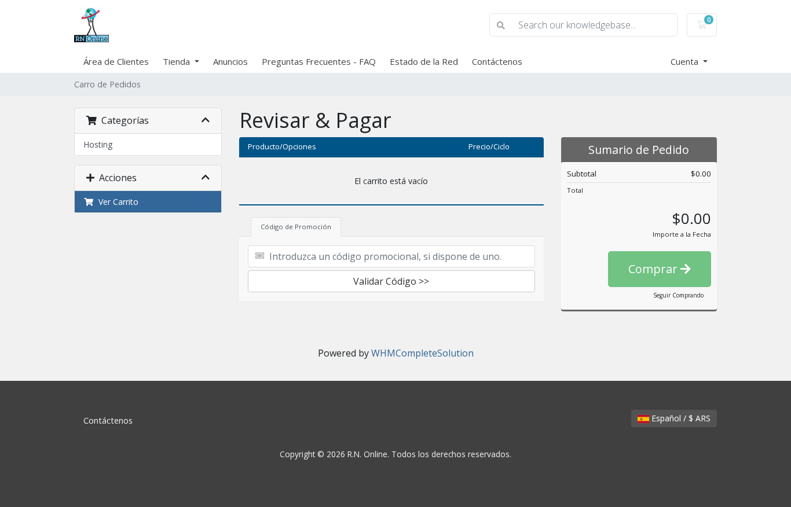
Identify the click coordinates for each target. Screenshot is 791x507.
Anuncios (230, 61)
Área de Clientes (116, 61)
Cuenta (686, 61)
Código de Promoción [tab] (296, 226)
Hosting (97, 144)
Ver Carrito (116, 201)
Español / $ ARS (680, 418)
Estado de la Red (424, 61)
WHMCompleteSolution (422, 353)
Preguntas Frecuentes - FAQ (319, 61)
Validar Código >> (391, 281)
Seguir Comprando (678, 295)
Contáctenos (497, 61)
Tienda (177, 61)
